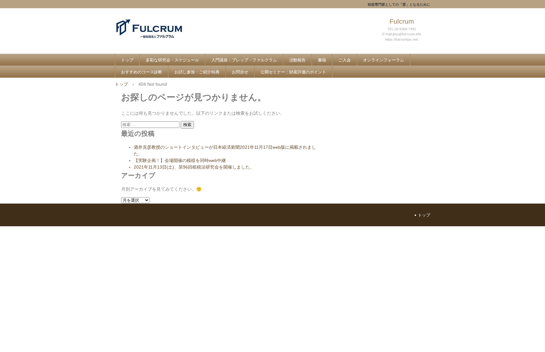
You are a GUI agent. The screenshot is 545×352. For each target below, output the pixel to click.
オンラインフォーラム (383, 60)
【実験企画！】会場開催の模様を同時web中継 (180, 160)
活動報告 (297, 60)
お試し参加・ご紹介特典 (197, 72)
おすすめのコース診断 (141, 72)
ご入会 (344, 60)
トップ (127, 60)
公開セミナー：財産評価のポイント (293, 72)
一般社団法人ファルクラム (161, 35)
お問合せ (240, 72)
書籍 (322, 60)
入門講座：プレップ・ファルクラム (244, 60)
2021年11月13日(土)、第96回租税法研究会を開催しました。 (194, 167)
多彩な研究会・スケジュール (172, 60)
